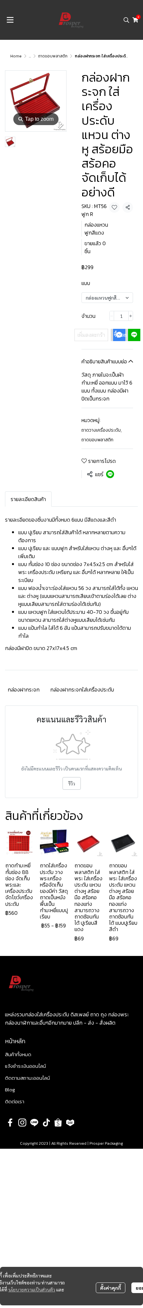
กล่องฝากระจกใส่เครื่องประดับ (82, 689)
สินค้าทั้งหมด (18, 1054)
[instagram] (22, 1122)
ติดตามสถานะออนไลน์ (27, 1078)
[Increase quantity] (131, 316)
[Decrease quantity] (112, 316)
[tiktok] (46, 1122)
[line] (34, 1122)
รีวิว (71, 783)
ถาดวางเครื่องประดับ (101, 430)
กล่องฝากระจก (24, 689)
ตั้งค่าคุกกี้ (110, 1288)
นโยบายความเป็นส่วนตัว (31, 1289)
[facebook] (10, 1122)
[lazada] (70, 1122)
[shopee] (58, 1122)
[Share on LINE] (110, 474)
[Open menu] (10, 20)
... (30, 56)
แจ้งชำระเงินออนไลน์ (25, 1066)
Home (16, 56)
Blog (10, 1089)
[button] (126, 20)
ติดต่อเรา (14, 1101)
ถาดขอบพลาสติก (53, 56)
